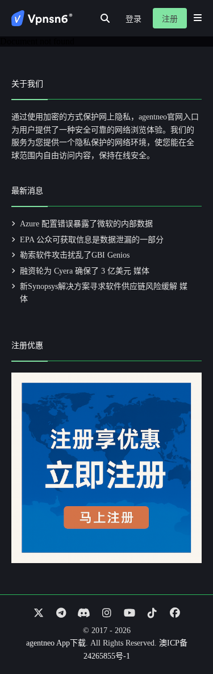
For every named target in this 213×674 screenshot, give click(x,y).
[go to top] (182, 633)
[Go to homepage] (42, 18)
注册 (170, 19)
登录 (133, 19)
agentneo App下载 (56, 643)
